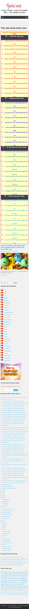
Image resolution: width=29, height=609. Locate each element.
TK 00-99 (6, 343)
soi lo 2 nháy (10, 590)
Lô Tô (3, 537)
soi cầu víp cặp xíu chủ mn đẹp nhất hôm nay (14, 470)
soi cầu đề (19, 589)
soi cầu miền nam (13, 586)
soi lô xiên (12, 592)
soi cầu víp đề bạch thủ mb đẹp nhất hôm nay (14, 414)
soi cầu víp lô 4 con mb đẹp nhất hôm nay (13, 420)
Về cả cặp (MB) (7, 317)
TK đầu (5, 334)
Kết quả (5, 298)
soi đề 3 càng (10, 594)
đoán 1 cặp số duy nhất (20, 594)
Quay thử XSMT (7, 358)
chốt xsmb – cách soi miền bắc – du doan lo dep (14, 11)
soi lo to (14, 590)
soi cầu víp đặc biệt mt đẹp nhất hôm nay (13, 448)
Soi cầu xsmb (5, 425)
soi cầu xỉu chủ (11, 589)
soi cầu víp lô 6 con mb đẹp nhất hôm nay (13, 421)
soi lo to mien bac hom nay (5, 592)
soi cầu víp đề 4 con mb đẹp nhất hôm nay (13, 406)
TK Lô (3, 520)
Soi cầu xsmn (5, 462)
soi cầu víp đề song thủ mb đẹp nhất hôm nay (14, 418)
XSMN (5, 293)
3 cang (3, 572)
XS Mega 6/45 (5, 499)
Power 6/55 (6, 307)
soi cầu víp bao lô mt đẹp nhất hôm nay (12, 444)
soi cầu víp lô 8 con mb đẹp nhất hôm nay (13, 423)
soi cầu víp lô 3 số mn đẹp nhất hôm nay (12, 475)
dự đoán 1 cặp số (12, 573)
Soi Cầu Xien (11, 587)
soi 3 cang (4, 577)
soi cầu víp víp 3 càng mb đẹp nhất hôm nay (13, 438)
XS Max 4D (6, 305)
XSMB (3, 490)
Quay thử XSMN (7, 360)
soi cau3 (9, 576)
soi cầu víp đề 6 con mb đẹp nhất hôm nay (13, 408)
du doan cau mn (19, 572)
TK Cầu (3, 507)
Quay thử (6, 353)
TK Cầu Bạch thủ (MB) (8, 312)
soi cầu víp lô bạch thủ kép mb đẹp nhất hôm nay (15, 427)
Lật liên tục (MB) (6, 511)
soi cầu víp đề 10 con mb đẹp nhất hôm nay (13, 412)
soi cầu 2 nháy (8, 584)
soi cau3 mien (14, 576)
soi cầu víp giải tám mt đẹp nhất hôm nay (13, 450)
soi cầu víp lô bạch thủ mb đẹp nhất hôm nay (14, 429)
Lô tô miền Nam (7, 348)
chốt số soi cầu (9, 572)
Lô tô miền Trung (6, 542)
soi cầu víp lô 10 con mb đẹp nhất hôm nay (13, 405)
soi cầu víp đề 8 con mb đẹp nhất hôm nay (13, 410)
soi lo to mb (19, 590)
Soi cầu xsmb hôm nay (7, 399)
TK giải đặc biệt (6, 531)
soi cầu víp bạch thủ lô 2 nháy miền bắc (12, 401)
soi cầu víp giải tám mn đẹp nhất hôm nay (13, 473)
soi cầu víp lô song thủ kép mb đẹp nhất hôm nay (15, 431)
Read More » (4, 275)
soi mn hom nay (23, 592)
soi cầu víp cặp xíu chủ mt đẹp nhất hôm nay (13, 446)
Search (15, 282)
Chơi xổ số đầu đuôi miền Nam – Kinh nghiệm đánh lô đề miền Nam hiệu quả (13, 247)
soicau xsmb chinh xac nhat (15, 582)
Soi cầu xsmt (5, 442)
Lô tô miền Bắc (7, 346)
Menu (3, 17)
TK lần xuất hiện (7, 341)
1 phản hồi (3, 251)
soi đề (5, 594)
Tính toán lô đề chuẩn (12, 251)
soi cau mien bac (17, 578)
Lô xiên (5, 329)
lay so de (24, 575)
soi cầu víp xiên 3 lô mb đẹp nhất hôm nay (13, 440)
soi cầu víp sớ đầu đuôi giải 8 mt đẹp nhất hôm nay (15, 453)
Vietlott (5, 300)
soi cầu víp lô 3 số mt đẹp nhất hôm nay (12, 451)
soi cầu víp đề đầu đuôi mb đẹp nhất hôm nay (14, 416)
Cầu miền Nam (7, 322)
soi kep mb (5, 590)
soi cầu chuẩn (17, 584)
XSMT (5, 295)
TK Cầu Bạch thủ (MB (8, 509)
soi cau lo (7, 578)
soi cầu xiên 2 (19, 587)
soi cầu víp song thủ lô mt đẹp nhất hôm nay (13, 459)
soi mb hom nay (17, 592)
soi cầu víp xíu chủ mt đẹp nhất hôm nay (12, 460)
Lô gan (4, 522)
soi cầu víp (4, 587)
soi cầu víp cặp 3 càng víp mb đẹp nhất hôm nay (14, 403)
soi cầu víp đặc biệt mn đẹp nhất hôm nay (13, 471)
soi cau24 (20, 576)
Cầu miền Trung (7, 324)
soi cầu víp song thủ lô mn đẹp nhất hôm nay (14, 480)
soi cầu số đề (24, 586)
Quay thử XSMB (7, 355)
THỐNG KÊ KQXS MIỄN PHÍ (9, 488)
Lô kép (5, 331)
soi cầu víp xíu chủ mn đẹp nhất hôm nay (13, 482)
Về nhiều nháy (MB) (7, 319)
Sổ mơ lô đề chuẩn (6, 484)
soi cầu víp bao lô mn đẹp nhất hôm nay (12, 468)
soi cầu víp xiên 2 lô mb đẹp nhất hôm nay (13, 435)
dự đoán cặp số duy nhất (14, 575)
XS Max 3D (6, 310)
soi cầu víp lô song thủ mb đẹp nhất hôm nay (14, 433)
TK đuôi (5, 336)
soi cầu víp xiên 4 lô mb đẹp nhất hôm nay (13, 436)
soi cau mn (16, 580)
